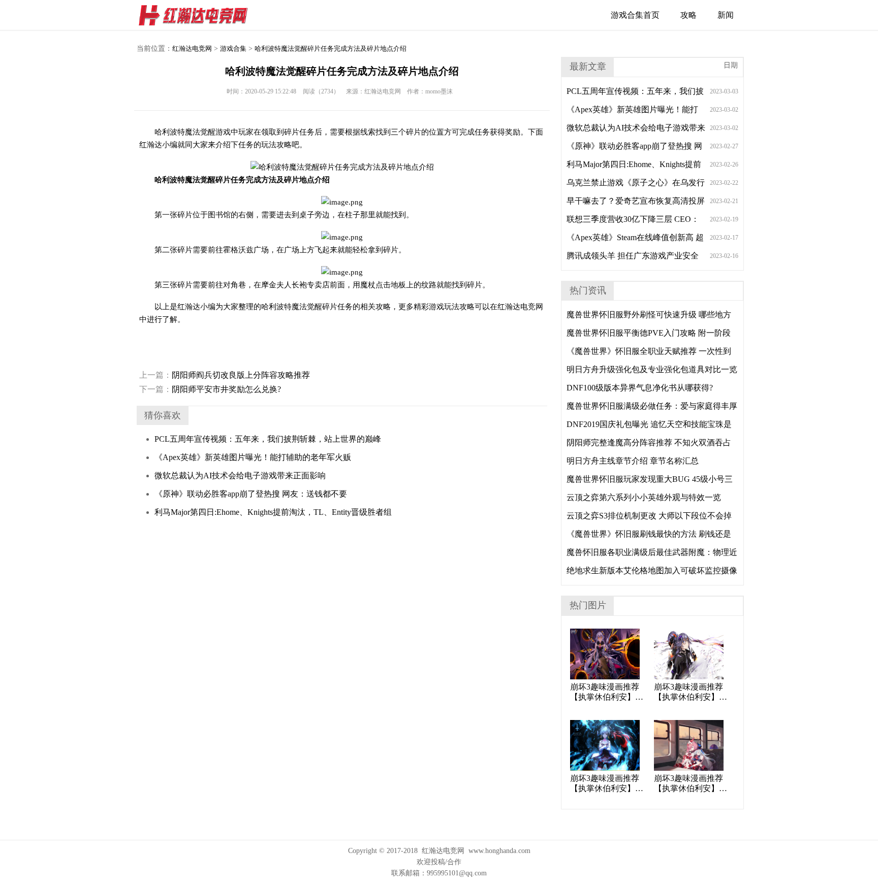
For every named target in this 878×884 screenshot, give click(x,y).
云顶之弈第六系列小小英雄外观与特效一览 (644, 497)
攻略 (688, 15)
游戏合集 (233, 48)
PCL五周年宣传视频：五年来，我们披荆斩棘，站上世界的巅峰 (267, 439)
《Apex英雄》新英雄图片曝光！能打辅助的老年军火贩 (252, 457)
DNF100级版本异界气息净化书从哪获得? (640, 387)
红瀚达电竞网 (197, 15)
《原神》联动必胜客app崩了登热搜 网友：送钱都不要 (250, 493)
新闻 (725, 15)
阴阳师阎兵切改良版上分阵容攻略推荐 (224, 375)
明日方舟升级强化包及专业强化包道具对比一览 (652, 369)
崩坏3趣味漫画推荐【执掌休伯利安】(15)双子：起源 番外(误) (606, 784)
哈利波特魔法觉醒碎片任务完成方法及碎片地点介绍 (330, 48)
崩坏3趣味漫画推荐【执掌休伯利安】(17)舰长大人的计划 (605, 692)
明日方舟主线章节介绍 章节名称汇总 (633, 460)
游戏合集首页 (635, 15)
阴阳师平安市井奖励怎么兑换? (210, 389)
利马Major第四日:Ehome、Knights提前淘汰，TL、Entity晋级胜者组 (273, 512)
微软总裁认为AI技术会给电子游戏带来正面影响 (240, 475)
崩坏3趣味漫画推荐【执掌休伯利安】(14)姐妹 (688, 784)
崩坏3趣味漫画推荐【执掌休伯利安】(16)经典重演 (688, 692)
